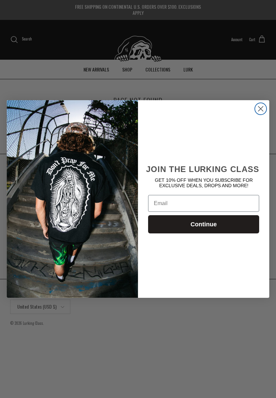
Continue (204, 224)
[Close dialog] (261, 109)
